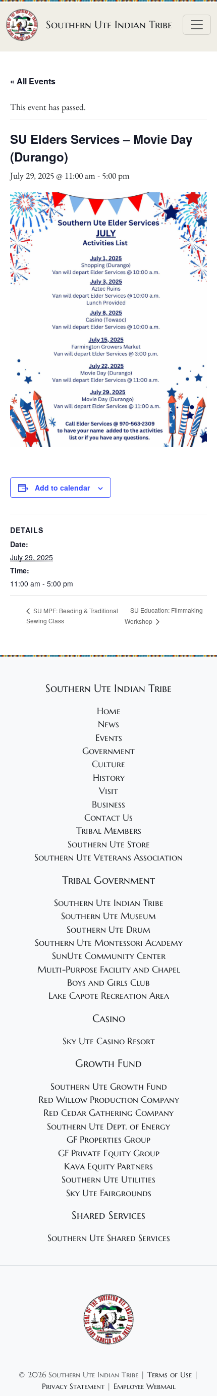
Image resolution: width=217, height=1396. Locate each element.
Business (108, 804)
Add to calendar (62, 487)
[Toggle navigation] (197, 25)
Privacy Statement (73, 1386)
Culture (108, 764)
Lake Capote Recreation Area (108, 995)
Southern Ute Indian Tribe (109, 902)
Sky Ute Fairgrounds (108, 1193)
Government (108, 751)
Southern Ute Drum (108, 929)
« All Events (33, 81)
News (108, 724)
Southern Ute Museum (108, 916)
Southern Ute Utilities (108, 1179)
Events (108, 737)
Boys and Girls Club (108, 982)
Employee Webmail (145, 1386)
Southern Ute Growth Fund (108, 1086)
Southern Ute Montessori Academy (109, 942)
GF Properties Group (108, 1139)
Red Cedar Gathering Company (108, 1112)
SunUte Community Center (109, 955)
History (109, 777)
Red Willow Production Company (108, 1099)
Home (109, 711)
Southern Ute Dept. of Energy (108, 1126)
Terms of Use (169, 1374)
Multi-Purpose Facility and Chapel (108, 969)
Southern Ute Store (109, 844)
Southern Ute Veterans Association (108, 857)
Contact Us (108, 817)
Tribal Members (108, 830)
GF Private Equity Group (108, 1153)
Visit (108, 790)
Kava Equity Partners (108, 1166)
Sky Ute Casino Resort (109, 1041)
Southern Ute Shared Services (108, 1238)
